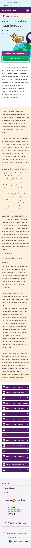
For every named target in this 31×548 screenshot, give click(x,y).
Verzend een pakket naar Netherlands (16, 419)
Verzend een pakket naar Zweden (15, 464)
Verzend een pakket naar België (14, 387)
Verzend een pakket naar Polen (14, 424)
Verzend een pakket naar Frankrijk (15, 398)
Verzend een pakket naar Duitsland (15, 392)
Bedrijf (6, 483)
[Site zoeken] (24, 10)
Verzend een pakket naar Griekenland (16, 403)
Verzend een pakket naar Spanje (15, 440)
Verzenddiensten (9, 488)
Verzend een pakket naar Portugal (15, 429)
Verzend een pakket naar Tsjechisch (15, 445)
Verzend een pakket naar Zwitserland (16, 470)
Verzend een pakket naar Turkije (15, 451)
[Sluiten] (29, 2)
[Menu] (27, 10)
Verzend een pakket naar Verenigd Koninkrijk (14, 457)
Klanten (6, 493)
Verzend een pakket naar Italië (14, 414)
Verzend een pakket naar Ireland (15, 408)
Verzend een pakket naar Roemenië (15, 435)
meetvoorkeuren (6, 5)
